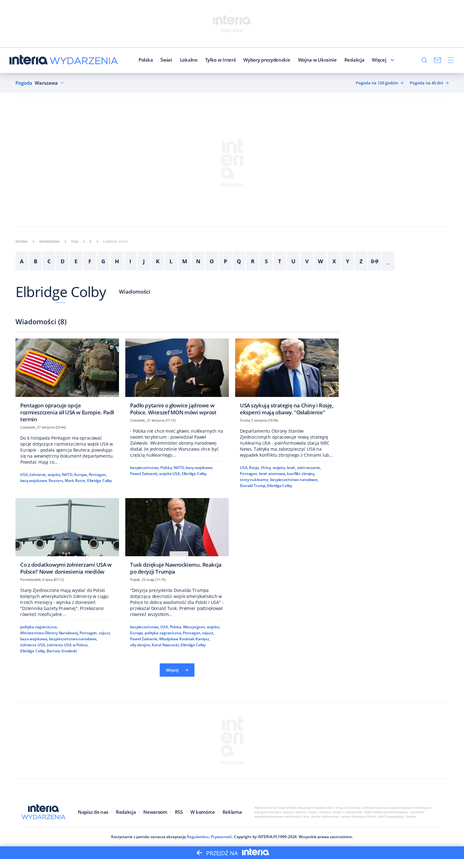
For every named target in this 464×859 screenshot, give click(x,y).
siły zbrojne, (140, 645)
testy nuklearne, (254, 479)
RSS (179, 812)
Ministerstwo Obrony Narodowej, (49, 633)
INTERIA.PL (268, 836)
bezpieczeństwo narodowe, (294, 479)
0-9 (375, 261)
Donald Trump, (253, 485)
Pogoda (23, 83)
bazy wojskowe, (34, 480)
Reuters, (56, 480)
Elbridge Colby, (33, 651)
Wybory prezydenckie (266, 60)
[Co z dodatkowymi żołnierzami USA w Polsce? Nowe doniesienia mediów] (67, 538)
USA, (24, 474)
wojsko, (54, 474)
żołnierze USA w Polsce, (67, 645)
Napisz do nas (93, 812)
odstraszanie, (309, 467)
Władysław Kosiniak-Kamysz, (184, 639)
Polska (146, 60)
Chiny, (266, 467)
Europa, (81, 474)
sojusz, (105, 633)
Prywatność (221, 836)
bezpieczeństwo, (144, 467)
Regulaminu (198, 836)
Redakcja (354, 60)
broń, (291, 467)
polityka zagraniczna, (39, 627)
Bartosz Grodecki (62, 651)
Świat (166, 60)
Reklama (232, 812)
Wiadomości (134, 291)
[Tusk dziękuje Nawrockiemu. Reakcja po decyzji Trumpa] (177, 538)
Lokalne (189, 60)
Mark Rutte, (75, 480)
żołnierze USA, (33, 645)
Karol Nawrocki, (166, 645)
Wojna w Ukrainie (317, 60)
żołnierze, (38, 474)
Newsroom (155, 812)
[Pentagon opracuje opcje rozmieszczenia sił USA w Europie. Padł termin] (67, 382)
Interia (21, 241)
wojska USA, (170, 473)
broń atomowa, (272, 473)
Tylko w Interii (220, 60)
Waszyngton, (194, 627)
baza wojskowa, (34, 639)
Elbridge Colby (60, 291)
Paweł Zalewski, (144, 473)
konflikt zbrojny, (301, 473)
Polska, (166, 467)
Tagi (74, 241)
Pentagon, (98, 474)
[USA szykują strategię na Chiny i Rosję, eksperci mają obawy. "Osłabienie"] (287, 378)
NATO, (67, 474)
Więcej (379, 60)
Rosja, (254, 467)
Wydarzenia (49, 241)
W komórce (202, 812)
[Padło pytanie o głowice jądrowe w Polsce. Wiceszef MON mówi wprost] (177, 378)
